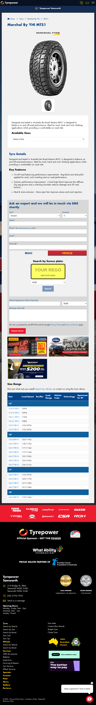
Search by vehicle (43, 389)
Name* (12, 220)
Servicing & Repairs (11, 663)
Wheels (6, 641)
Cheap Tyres (53, 632)
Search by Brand (9, 632)
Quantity (65, 212)
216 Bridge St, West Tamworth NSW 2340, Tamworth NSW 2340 (18, 588)
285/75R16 (14, 460)
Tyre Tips (6, 638)
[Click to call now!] (81, 3)
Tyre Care (7, 635)
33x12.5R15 (14, 421)
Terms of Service (71, 325)
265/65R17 (14, 479)
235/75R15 (14, 425)
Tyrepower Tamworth (50, 8)
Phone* (22, 228)
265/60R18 (14, 497)
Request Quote (17, 331)
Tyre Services (8, 666)
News (6, 681)
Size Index (52, 623)
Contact (6, 675)
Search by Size (9, 629)
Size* (11, 212)
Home (12, 19)
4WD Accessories (10, 654)
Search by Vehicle (10, 626)
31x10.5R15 (14, 408)
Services (7, 651)
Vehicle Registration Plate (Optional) (23, 300)
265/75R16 (14, 456)
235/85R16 (14, 439)
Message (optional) (16, 308)
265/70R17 (14, 483)
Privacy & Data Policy (17, 699)
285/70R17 (14, 487)
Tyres (5, 623)
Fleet (5, 678)
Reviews (7, 688)
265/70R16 (14, 448)
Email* (12, 236)
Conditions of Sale (31, 699)
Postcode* (13, 244)
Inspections (7, 660)
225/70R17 (14, 474)
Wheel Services (9, 669)
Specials (7, 672)
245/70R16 (14, 444)
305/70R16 (14, 465)
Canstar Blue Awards (56, 626)
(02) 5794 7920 (15, 595)
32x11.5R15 (14, 417)
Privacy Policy (56, 325)
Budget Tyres (53, 629)
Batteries (6, 657)
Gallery (6, 685)
